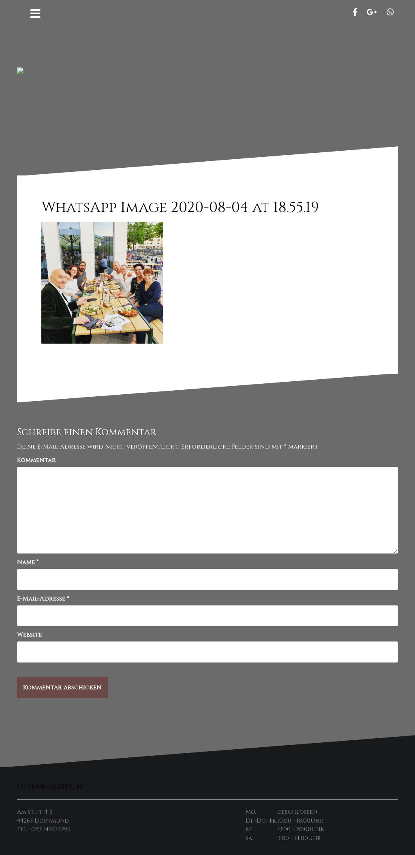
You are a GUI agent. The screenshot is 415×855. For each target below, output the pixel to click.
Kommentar (36, 460)
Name (28, 562)
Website (29, 635)
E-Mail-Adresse (43, 598)
